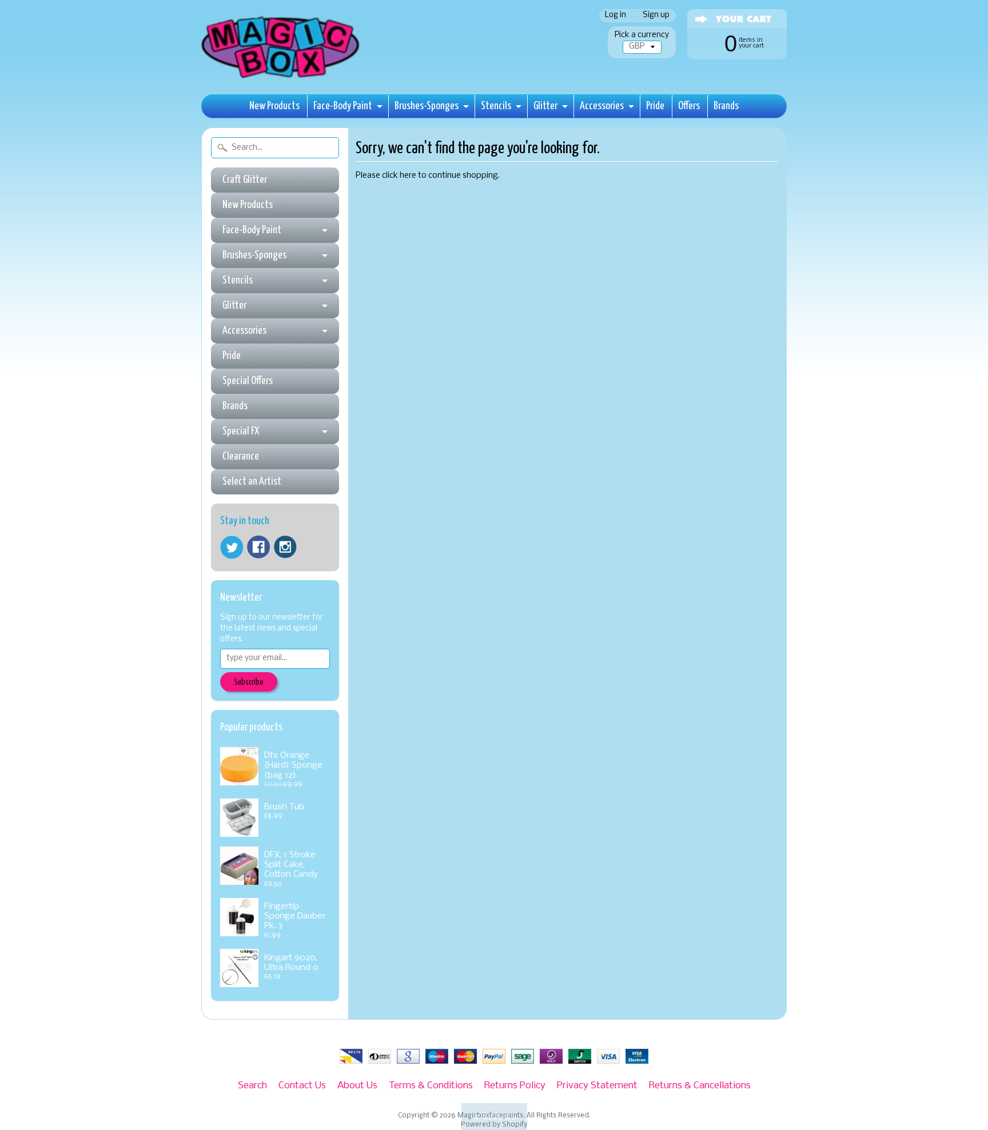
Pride (655, 106)
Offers (689, 106)
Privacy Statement (597, 1085)
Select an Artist (251, 481)
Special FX (240, 431)
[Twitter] (231, 547)
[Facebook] (258, 547)
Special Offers (247, 381)
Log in (615, 15)
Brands (726, 106)
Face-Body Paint (342, 106)
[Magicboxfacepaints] (281, 78)
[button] (494, 1116)
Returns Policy (514, 1085)
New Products (274, 106)
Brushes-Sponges (427, 106)
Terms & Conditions (431, 1085)
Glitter (545, 106)
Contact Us (302, 1085)
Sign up (656, 15)
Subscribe (249, 682)
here (408, 175)
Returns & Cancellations (700, 1085)
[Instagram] (285, 547)
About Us (357, 1085)
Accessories (602, 106)
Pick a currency (642, 35)
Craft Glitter (244, 179)
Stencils (496, 106)
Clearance (240, 456)
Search (252, 1085)
